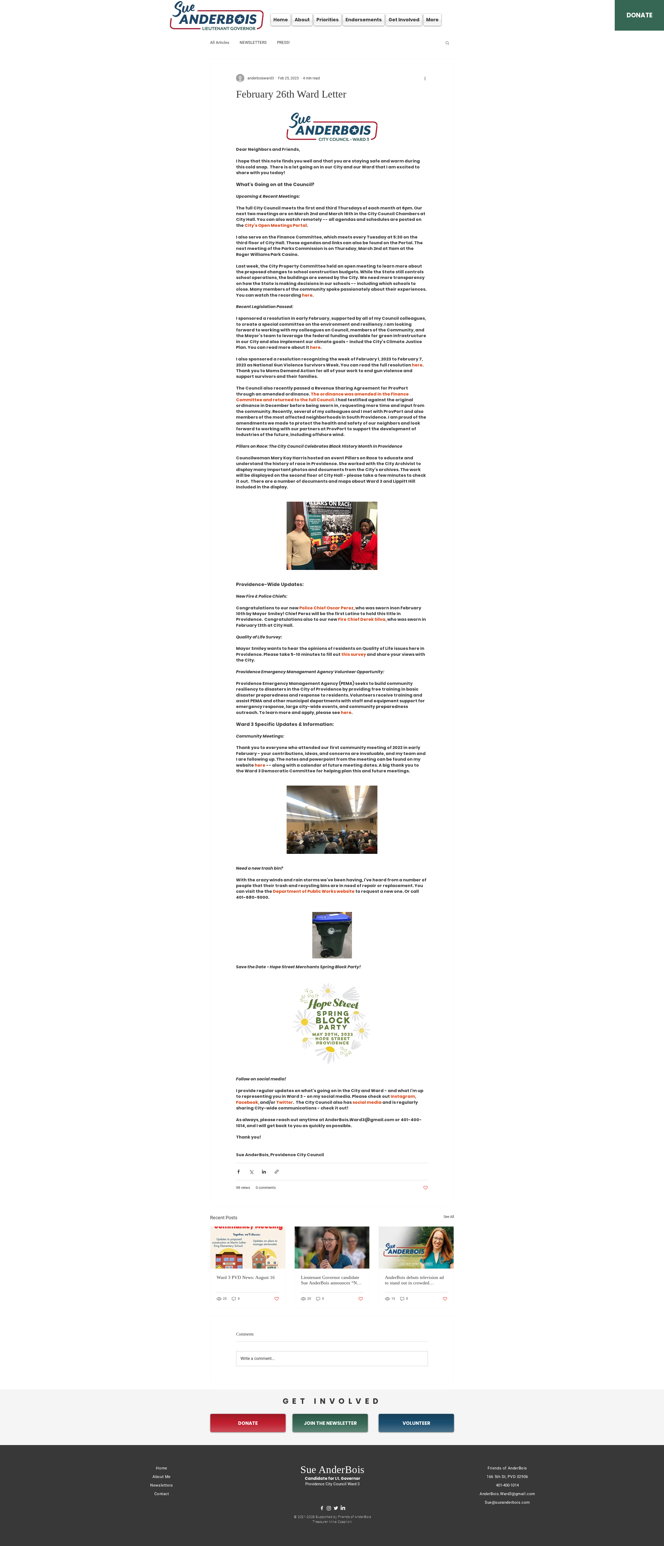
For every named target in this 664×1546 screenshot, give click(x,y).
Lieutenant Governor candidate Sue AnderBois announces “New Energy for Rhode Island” (331, 1280)
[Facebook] (322, 1508)
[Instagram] (329, 1508)
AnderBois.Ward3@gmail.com (507, 1493)
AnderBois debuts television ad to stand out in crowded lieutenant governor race (414, 1280)
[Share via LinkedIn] (263, 1171)
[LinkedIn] (343, 1508)
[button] (447, 42)
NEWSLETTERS (253, 42)
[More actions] (425, 78)
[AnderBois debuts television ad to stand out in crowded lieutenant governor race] (416, 1248)
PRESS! (283, 42)
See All (449, 1217)
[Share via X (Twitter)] (251, 1171)
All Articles (219, 42)
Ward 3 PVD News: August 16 (246, 1277)
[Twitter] (336, 1508)
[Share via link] (276, 1171)
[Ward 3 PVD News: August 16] (247, 1248)
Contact (161, 1493)
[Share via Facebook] (238, 1171)
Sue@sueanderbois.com (507, 1502)
